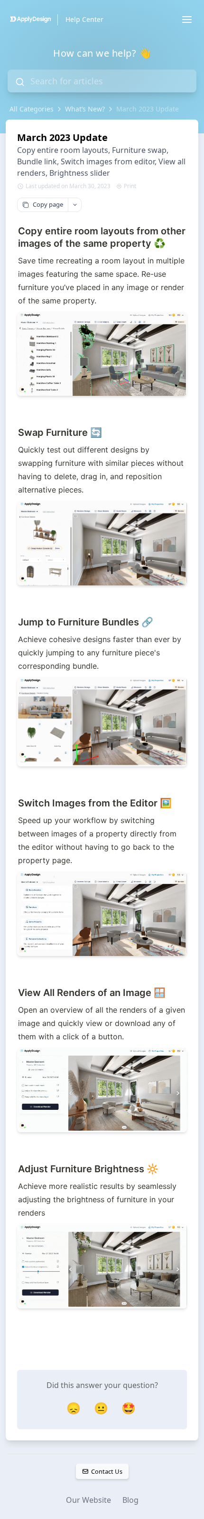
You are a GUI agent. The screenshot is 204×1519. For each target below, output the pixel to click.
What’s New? (85, 108)
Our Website (88, 1500)
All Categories (31, 108)
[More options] (74, 204)
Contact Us (106, 1471)
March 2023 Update (147, 108)
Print (130, 186)
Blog (130, 1500)
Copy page (48, 204)
